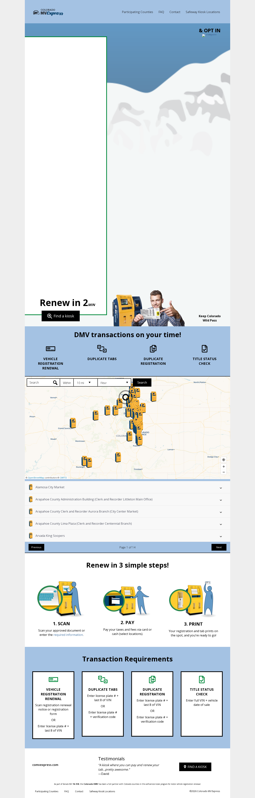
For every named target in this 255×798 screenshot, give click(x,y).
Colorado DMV (91, 784)
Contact (175, 12)
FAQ (161, 12)
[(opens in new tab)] (209, 174)
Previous (36, 547)
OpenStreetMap (36, 477)
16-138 (76, 784)
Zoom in (223, 466)
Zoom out (223, 472)
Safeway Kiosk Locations (203, 12)
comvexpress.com (45, 765)
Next (219, 547)
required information (68, 635)
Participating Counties (137, 12)
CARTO (63, 477)
